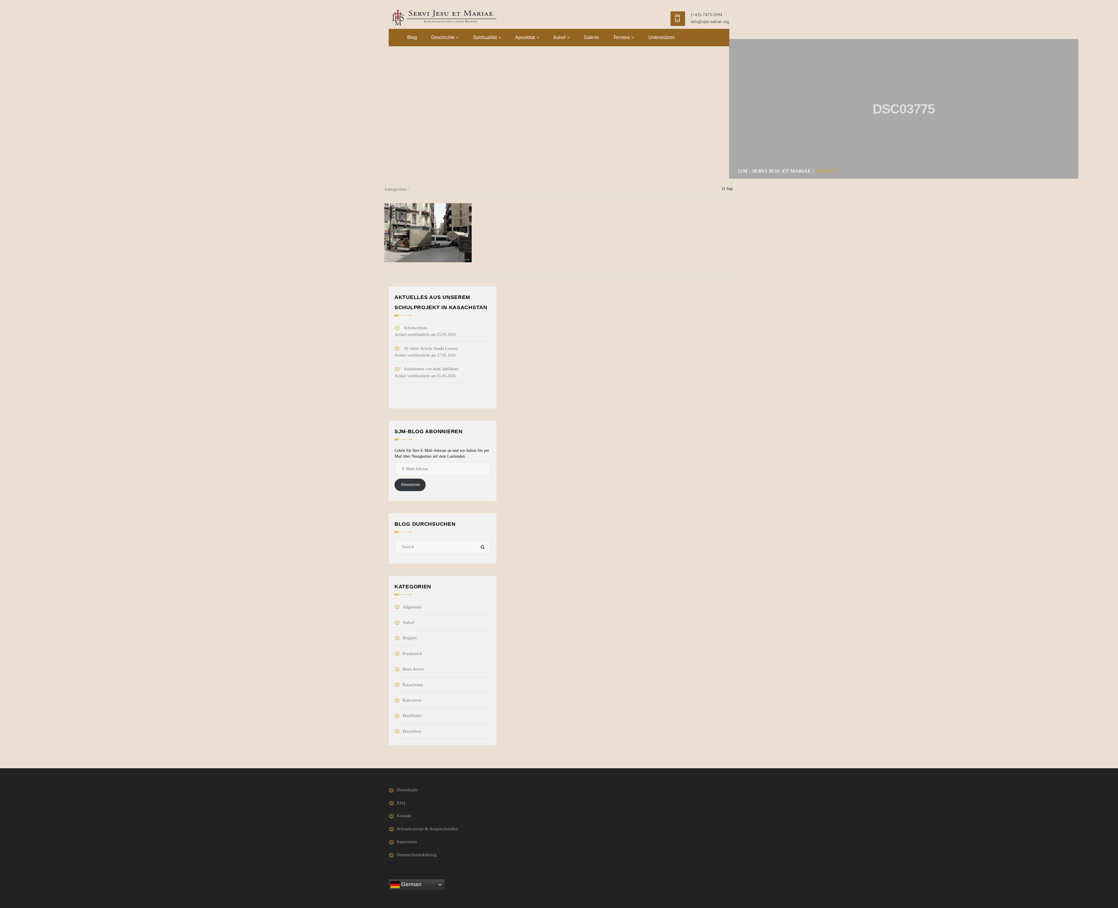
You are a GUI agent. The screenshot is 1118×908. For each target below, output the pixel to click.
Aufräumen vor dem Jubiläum (431, 369)
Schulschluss (415, 327)
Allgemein (412, 607)
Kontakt (404, 815)
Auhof (560, 37)
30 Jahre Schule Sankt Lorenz (431, 348)
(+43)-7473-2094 (707, 15)
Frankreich (412, 653)
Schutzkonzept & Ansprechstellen (427, 828)
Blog (412, 37)
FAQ (401, 803)
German (411, 884)
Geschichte (443, 37)
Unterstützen (661, 37)
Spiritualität (485, 37)
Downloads (407, 789)
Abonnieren (410, 484)
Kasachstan (413, 684)
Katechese (412, 700)
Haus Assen (413, 669)
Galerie (591, 37)
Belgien (410, 638)
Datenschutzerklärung (417, 854)
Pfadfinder (412, 715)
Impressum (407, 841)
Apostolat (525, 37)
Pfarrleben (412, 731)
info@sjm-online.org (710, 22)
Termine (622, 37)
